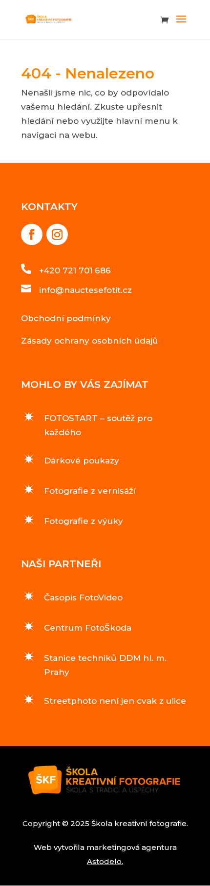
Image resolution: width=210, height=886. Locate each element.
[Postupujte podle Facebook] (31, 234)
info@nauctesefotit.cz (85, 290)
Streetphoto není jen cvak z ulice (115, 701)
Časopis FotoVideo (83, 597)
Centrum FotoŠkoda (87, 628)
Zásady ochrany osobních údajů (89, 341)
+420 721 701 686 (75, 270)
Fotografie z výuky (83, 521)
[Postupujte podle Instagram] (57, 234)
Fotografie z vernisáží (90, 491)
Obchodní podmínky (66, 318)
